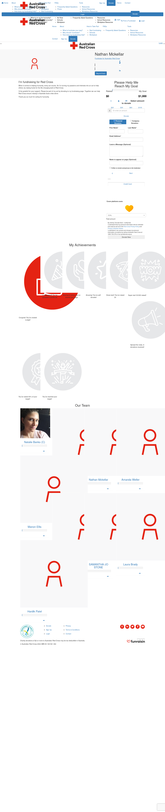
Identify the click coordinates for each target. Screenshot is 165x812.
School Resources (103, 20)
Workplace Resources (105, 22)
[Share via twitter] (120, 63)
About (30, 14)
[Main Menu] (1, 43)
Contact (117, 14)
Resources (101, 18)
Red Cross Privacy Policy (131, 226)
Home (22, 14)
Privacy (68, 626)
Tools (96, 14)
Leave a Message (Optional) (120, 144)
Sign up (126, 14)
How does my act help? (39, 22)
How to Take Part (60, 14)
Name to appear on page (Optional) (122, 159)
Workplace (61, 22)
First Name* (113, 128)
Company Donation (135, 122)
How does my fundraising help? (74, 35)
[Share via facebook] (120, 61)
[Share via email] (120, 67)
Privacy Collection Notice (115, 228)
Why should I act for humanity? (42, 20)
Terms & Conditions (73, 630)
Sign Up (64, 39)
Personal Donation (118, 122)
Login (118, 19)
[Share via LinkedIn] (120, 70)
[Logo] (33, 5)
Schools (60, 20)
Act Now (60, 18)
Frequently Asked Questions (83, 18)
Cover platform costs (115, 201)
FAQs (72, 14)
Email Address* (115, 136)
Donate (135, 14)
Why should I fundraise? (71, 32)
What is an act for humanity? (41, 18)
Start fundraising (95, 30)
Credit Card (128, 184)
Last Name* (132, 128)
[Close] (164, 43)
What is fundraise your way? (73, 30)
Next (131, 173)
